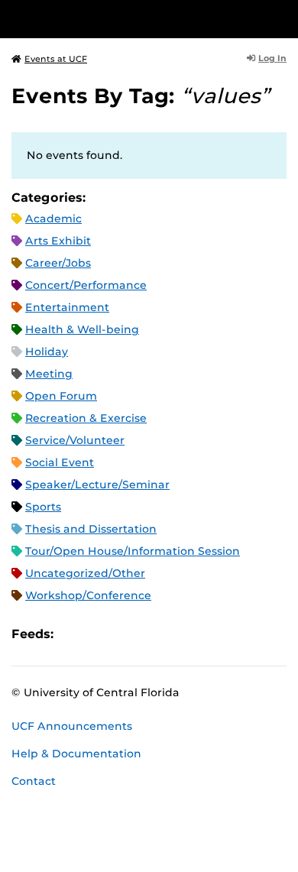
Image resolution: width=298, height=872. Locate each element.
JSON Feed (177, 634)
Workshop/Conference (88, 595)
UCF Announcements (71, 726)
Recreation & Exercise (86, 418)
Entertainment (67, 307)
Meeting (49, 374)
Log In (272, 58)
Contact (33, 781)
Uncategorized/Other (85, 573)
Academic (53, 218)
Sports (43, 507)
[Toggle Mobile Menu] (282, 18)
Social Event (59, 462)
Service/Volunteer (75, 440)
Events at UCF (55, 58)
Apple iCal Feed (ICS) (73, 634)
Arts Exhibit (58, 241)
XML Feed (151, 634)
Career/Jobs (58, 263)
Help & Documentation (76, 753)
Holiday (46, 351)
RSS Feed (125, 634)
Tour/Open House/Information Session (132, 551)
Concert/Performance (86, 285)
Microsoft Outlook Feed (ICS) (99, 634)
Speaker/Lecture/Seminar (97, 484)
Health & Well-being (82, 329)
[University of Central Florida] (116, 19)
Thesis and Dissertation (91, 529)
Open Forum (61, 396)
